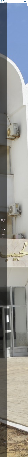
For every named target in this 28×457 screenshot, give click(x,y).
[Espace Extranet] (25, 1)
